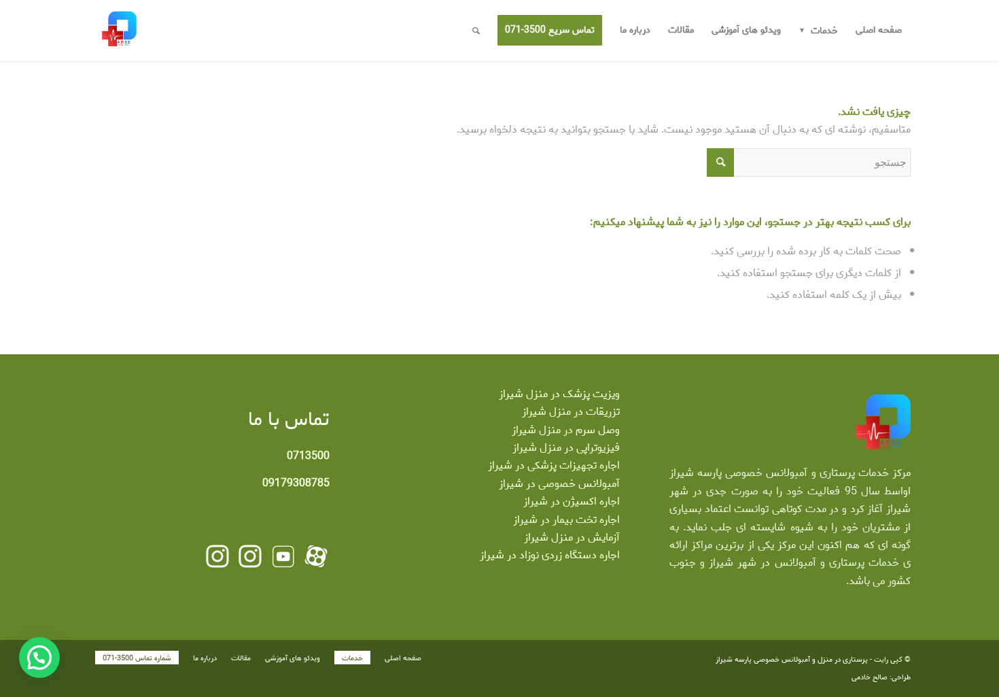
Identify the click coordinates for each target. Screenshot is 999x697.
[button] (39, 657)
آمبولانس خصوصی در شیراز (559, 484)
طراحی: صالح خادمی (881, 677)
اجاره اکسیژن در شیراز (571, 501)
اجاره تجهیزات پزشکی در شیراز (554, 465)
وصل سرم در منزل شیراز (566, 430)
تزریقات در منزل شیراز (571, 412)
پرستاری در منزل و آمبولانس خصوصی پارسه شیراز (792, 659)
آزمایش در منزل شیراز (572, 537)
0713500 (308, 456)
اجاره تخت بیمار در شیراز (566, 520)
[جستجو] (476, 30)
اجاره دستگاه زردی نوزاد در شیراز (550, 555)
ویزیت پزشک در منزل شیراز (559, 394)
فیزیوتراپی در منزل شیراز (566, 448)
